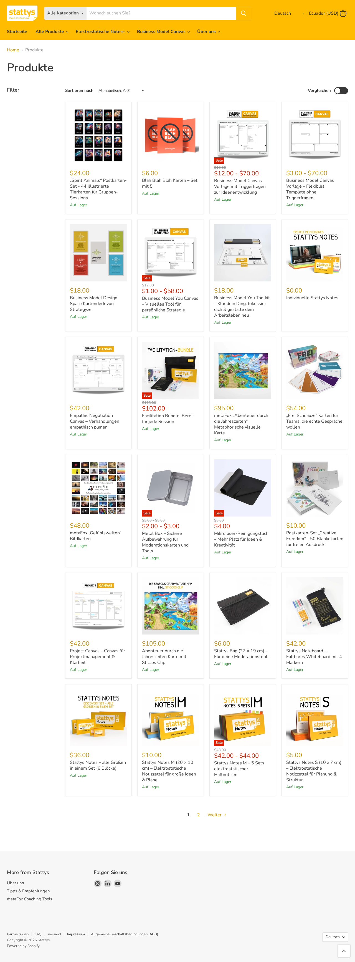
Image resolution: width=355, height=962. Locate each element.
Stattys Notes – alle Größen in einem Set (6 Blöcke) (98, 765)
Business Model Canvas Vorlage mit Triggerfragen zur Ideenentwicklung (240, 186)
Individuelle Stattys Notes (312, 298)
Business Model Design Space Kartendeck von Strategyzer (93, 304)
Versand (54, 934)
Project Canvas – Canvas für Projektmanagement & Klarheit (97, 657)
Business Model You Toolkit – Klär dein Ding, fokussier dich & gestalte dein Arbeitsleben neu (242, 306)
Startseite (17, 32)
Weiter (215, 815)
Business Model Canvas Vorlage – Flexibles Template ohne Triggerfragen (310, 189)
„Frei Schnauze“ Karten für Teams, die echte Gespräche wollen (314, 421)
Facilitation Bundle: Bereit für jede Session (168, 419)
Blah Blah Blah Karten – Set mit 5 (169, 183)
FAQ (38, 934)
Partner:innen (18, 934)
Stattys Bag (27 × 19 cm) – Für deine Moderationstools (242, 654)
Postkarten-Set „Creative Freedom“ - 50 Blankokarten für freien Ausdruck (314, 539)
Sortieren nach (79, 90)
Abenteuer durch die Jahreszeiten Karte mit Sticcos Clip (164, 657)
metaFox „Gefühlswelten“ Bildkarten (95, 536)
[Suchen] (243, 13)
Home (13, 49)
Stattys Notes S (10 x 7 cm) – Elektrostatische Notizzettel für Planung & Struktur (313, 771)
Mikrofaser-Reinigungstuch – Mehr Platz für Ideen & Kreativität (241, 539)
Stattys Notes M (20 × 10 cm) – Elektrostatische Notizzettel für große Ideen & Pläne (169, 771)
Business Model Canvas (162, 32)
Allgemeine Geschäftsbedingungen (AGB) (124, 934)
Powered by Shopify (23, 945)
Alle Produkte (50, 32)
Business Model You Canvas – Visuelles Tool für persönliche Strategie (170, 304)
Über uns (207, 32)
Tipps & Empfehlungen (28, 891)
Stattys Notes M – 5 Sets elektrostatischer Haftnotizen (239, 769)
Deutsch (333, 937)
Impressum (76, 934)
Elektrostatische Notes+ (101, 32)
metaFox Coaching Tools (29, 899)
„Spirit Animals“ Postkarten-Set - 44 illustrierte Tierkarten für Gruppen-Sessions (98, 189)
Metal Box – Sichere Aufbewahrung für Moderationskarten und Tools (165, 542)
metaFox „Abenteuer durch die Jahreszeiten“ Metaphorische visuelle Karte (241, 424)
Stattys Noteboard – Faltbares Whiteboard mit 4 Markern (314, 657)
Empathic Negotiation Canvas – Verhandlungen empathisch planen (94, 421)
